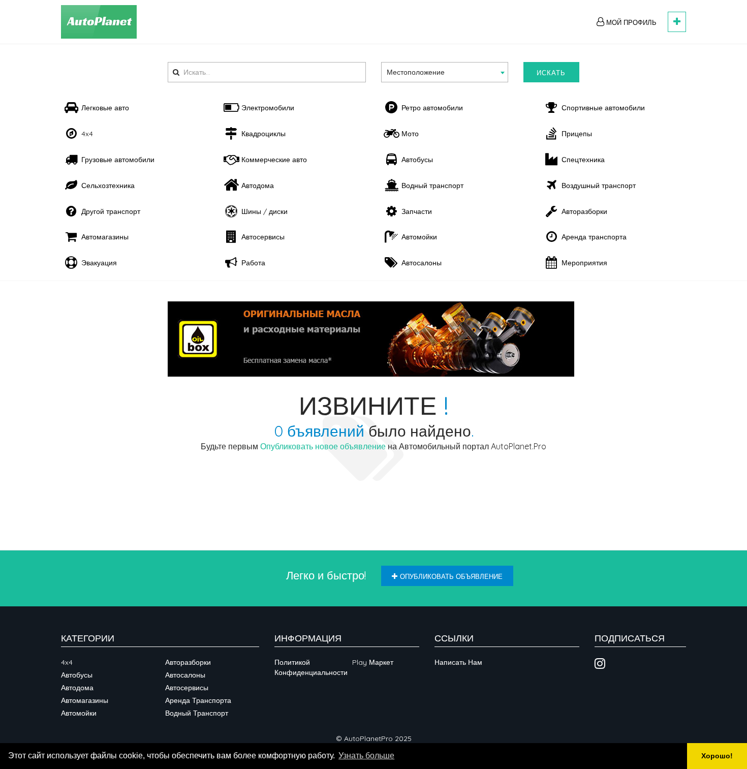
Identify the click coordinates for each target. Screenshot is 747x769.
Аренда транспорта (198, 700)
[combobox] (444, 72)
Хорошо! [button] (717, 756)
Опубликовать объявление (451, 576)
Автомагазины (84, 700)
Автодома (77, 687)
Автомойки (79, 713)
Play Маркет (372, 662)
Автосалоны (185, 675)
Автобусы (76, 675)
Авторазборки (188, 662)
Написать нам (458, 662)
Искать (551, 73)
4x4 (67, 662)
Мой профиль (630, 22)
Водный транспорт (196, 713)
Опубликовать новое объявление (323, 446)
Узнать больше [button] (366, 755)
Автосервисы (186, 687)
